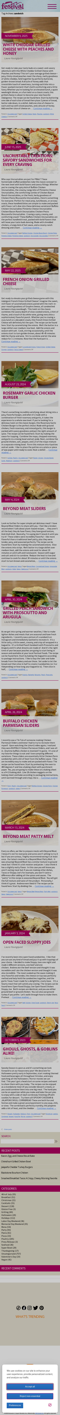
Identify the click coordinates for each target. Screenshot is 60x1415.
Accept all (30, 1386)
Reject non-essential (30, 1396)
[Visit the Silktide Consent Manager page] (50, 1405)
